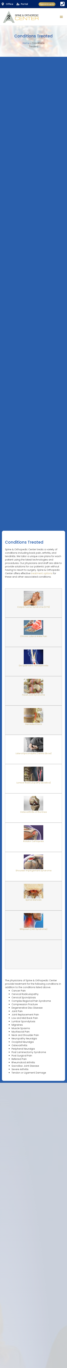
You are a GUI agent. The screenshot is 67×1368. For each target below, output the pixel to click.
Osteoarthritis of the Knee (33, 812)
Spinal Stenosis (33, 899)
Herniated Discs (33, 724)
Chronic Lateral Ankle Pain (33, 636)
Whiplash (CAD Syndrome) (33, 929)
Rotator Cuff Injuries (33, 841)
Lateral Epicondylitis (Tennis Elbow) (34, 753)
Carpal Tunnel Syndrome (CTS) (33, 607)
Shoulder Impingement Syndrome (34, 870)
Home (26, 43)
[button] (61, 16)
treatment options (41, 573)
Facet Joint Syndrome (33, 694)
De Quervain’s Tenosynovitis (33, 665)
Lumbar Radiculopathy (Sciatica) (33, 782)
